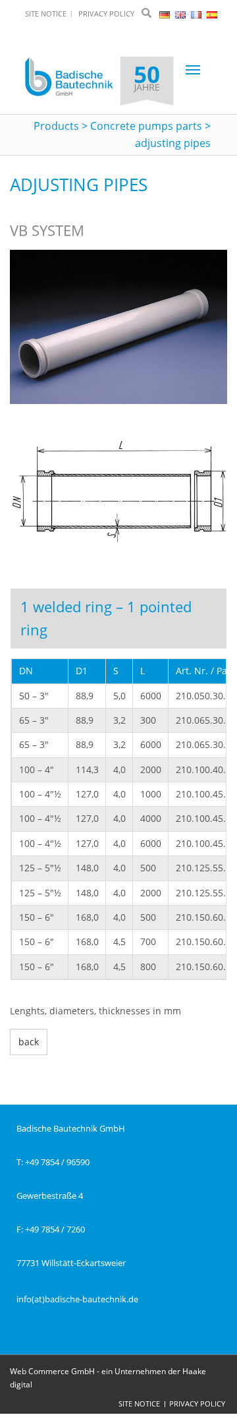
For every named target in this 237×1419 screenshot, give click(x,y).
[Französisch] (197, 13)
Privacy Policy (197, 1403)
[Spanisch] (212, 13)
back (28, 1041)
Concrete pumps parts (146, 126)
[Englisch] (181, 13)
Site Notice (139, 1403)
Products (56, 126)
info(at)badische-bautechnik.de (77, 1299)
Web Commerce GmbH (52, 1371)
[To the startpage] (99, 82)
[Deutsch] (165, 13)
